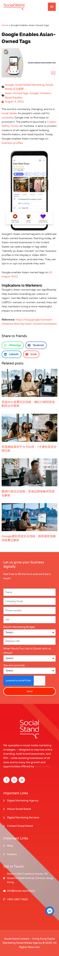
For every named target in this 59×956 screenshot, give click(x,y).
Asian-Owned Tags (16, 93)
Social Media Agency (29, 942)
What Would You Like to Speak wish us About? (27, 650)
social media (9, 113)
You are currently (14, 665)
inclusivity (7, 117)
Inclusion (45, 93)
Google (9, 84)
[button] (13, 345)
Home (5, 25)
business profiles (12, 143)
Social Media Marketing (29, 84)
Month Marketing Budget (19, 627)
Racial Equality (13, 97)
